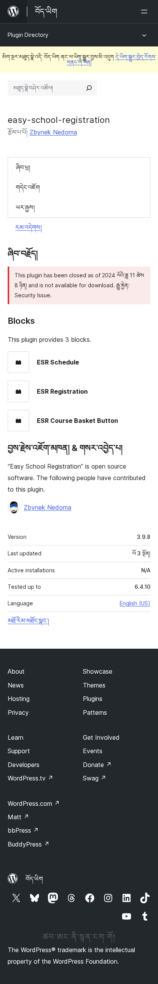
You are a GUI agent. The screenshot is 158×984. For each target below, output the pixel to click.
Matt (18, 817)
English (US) (135, 603)
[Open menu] (145, 11)
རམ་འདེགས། (28, 227)
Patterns (95, 712)
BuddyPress (28, 844)
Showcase (97, 671)
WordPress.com (34, 803)
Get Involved (101, 737)
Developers (24, 765)
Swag (94, 778)
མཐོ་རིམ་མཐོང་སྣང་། (28, 621)
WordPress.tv (30, 778)
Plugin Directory (28, 34)
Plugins (92, 698)
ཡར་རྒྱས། (25, 207)
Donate (97, 765)
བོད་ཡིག (34, 879)
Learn (15, 737)
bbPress (23, 830)
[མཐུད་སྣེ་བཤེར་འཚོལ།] (89, 88)
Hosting (19, 698)
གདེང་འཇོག (28, 187)
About (16, 671)
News (16, 685)
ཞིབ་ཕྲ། (23, 167)
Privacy (18, 712)
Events (92, 751)
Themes (94, 685)
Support (19, 751)
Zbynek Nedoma (53, 132)
